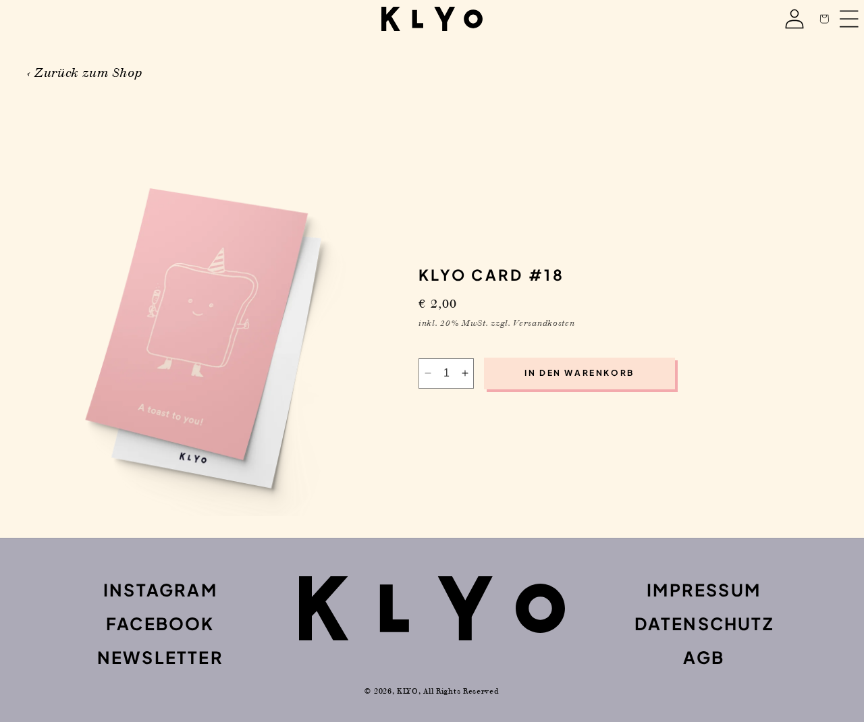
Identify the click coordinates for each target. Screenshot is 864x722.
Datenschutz (704, 623)
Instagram (160, 590)
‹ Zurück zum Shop (84, 72)
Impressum (704, 590)
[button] (824, 19)
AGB (703, 657)
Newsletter (160, 657)
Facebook (160, 623)
